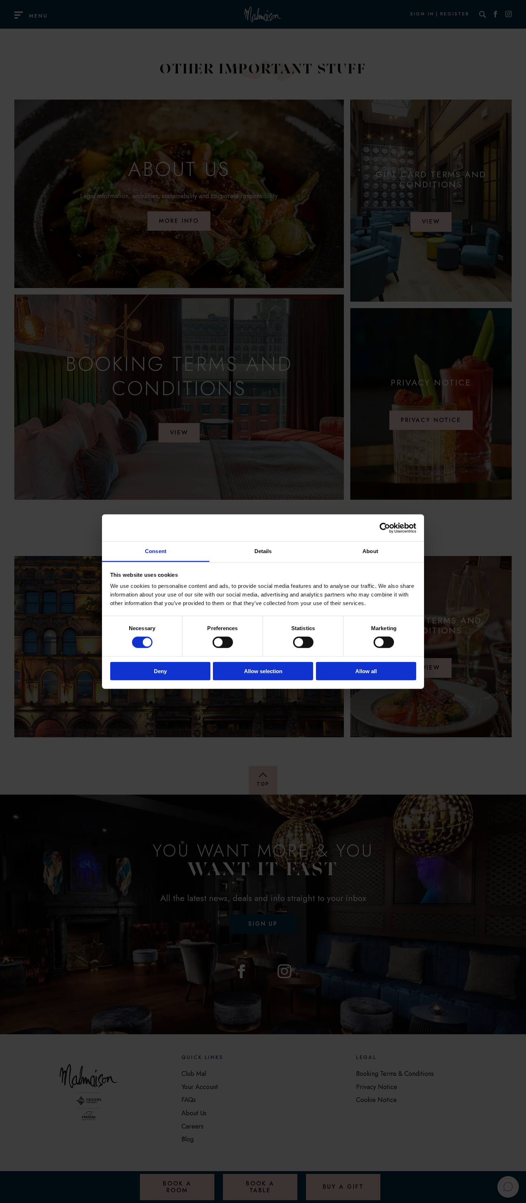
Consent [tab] (155, 551)
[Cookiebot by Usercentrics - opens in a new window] (385, 527)
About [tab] (370, 551)
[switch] (223, 642)
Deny (160, 671)
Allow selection (263, 671)
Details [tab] (263, 551)
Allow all (366, 671)
